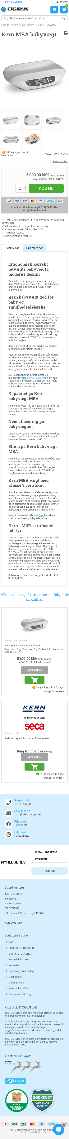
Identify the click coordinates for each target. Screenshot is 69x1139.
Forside (5, 25)
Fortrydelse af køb (19, 959)
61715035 (14, 908)
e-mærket (14, 965)
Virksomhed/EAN (18, 988)
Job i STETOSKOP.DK (20, 953)
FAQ (11, 942)
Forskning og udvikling (21, 971)
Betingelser (15, 976)
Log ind (64, 2)
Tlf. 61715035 (22, 804)
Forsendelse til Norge (21, 994)
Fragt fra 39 (54, 691)
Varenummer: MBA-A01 (33, 377)
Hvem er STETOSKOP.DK (22, 948)
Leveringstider (17, 982)
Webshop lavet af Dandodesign (34, 1132)
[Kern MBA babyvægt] (34, 76)
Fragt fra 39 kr (60, 161)
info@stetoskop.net (27, 814)
